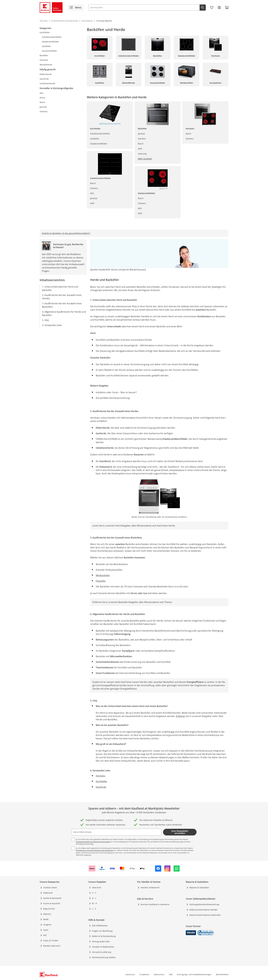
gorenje (93, 198)
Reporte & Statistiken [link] (199, 887)
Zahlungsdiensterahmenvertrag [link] (204, 904)
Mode (46, 919)
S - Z (94, 908)
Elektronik (47, 892)
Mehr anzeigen (145, 158)
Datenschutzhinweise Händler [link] (203, 909)
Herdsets (100, 775)
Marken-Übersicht (51, 945)
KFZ (45, 935)
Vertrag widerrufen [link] (101, 941)
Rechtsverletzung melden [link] (104, 957)
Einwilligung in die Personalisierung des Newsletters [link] (94, 850)
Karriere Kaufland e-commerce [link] (155, 904)
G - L (94, 898)
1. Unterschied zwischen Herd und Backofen (60, 288)
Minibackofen (103, 575)
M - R (94, 903)
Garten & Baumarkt (52, 898)
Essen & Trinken (50, 940)
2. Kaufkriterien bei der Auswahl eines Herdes (62, 297)
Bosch (93, 183)
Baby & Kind (49, 908)
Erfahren (180, 716)
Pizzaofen (101, 580)
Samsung (142, 153)
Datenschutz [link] (159, 974)
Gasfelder (94, 138)
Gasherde (101, 786)
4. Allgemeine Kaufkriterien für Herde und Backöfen (64, 313)
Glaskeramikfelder (98, 143)
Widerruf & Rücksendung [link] (104, 936)
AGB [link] (170, 974)
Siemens (94, 188)
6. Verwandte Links (52, 325)
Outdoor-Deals (50, 887)
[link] (211, 7)
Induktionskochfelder (100, 133)
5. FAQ (45, 320)
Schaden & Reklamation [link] (103, 946)
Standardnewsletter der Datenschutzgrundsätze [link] (93, 842)
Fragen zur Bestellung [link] (102, 931)
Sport (45, 930)
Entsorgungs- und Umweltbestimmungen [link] (194, 974)
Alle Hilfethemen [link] (100, 925)
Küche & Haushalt (51, 903)
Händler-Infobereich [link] (150, 887)
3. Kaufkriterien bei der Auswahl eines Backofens (62, 305)
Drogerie (47, 924)
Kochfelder (101, 781)
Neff (92, 203)
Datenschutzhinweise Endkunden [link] (205, 915)
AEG (92, 193)
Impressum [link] (130, 974)
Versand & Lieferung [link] (101, 952)
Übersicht (96, 887)
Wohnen (47, 914)
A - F (94, 892)
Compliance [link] (144, 974)
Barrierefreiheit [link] (222, 974)
